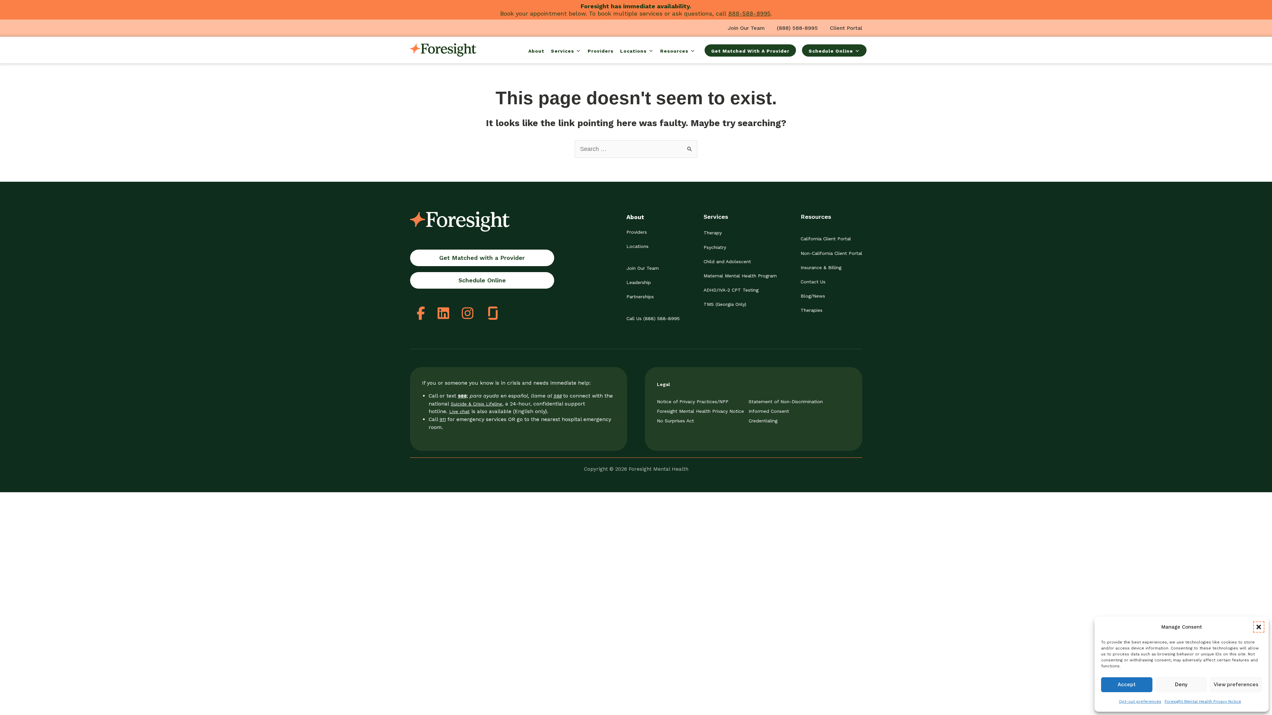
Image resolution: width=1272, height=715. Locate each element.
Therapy (713, 232)
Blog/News (813, 296)
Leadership (638, 282)
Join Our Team (746, 28)
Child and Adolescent (727, 261)
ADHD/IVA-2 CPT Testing (731, 290)
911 (443, 419)
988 (558, 396)
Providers (600, 51)
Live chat (459, 411)
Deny (1181, 685)
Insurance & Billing (821, 267)
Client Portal (846, 28)
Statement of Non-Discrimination (786, 401)
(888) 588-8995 (797, 28)
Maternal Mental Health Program (740, 275)
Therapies (811, 310)
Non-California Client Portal (831, 253)
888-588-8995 (749, 13)
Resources (674, 51)
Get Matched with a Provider (482, 257)
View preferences (1236, 685)
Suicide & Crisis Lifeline (476, 403)
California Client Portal (826, 238)
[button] (1258, 627)
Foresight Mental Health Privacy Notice (1203, 701)
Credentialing (763, 420)
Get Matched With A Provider (750, 51)
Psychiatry (715, 247)
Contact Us (813, 281)
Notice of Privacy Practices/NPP (692, 401)
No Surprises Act (675, 420)
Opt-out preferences (1140, 701)
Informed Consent (769, 411)
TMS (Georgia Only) (725, 304)
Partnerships (640, 296)
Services (562, 51)
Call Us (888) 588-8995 (653, 318)
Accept (1127, 685)
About (536, 51)
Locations (633, 51)
